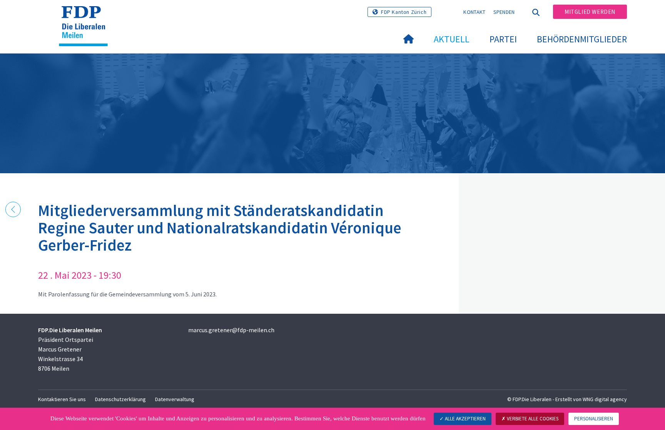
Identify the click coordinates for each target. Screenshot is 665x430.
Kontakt (474, 11)
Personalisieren (593, 418)
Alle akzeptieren (465, 418)
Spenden (504, 11)
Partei (503, 39)
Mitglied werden (590, 11)
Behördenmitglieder (582, 39)
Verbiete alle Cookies (532, 418)
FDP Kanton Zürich (403, 11)
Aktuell (452, 39)
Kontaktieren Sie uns (62, 399)
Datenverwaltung (174, 399)
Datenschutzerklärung (120, 399)
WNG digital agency (605, 399)
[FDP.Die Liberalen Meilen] (86, 15)
